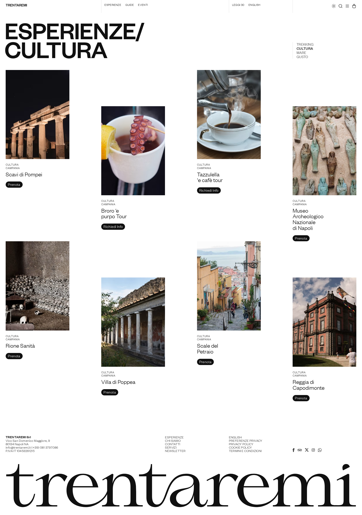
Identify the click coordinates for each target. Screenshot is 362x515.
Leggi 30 (238, 4)
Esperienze (112, 4)
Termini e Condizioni (245, 451)
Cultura (305, 48)
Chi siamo (173, 440)
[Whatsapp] (320, 451)
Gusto (302, 56)
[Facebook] (294, 451)
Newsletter (175, 451)
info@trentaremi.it (18, 447)
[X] (307, 450)
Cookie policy (240, 447)
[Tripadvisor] (300, 450)
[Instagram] (313, 450)
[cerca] (340, 7)
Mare (301, 52)
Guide (129, 4)
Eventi (143, 4)
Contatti (172, 444)
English (254, 4)
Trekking (305, 44)
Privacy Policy (241, 444)
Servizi (170, 447)
